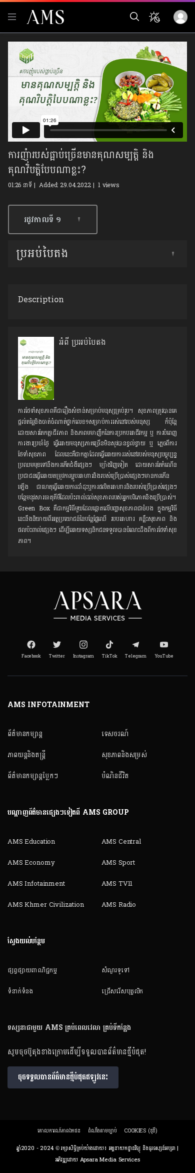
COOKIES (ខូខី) (141, 1130)
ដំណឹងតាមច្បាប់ (102, 1130)
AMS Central (121, 842)
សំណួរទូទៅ (116, 970)
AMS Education (31, 842)
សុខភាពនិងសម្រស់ (125, 755)
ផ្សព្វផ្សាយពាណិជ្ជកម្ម (32, 970)
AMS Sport (119, 863)
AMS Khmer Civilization (46, 905)
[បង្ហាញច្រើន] (173, 254)
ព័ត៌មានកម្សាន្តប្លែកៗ (33, 776)
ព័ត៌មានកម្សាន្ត (25, 734)
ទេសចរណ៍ (115, 734)
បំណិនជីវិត (115, 776)
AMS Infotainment (36, 884)
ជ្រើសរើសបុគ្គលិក (123, 991)
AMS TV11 (117, 884)
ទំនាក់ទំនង (20, 991)
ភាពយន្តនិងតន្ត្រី (27, 755)
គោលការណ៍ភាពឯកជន (59, 1130)
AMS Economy (31, 863)
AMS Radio (119, 905)
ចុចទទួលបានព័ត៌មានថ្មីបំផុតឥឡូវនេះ (63, 1077)
